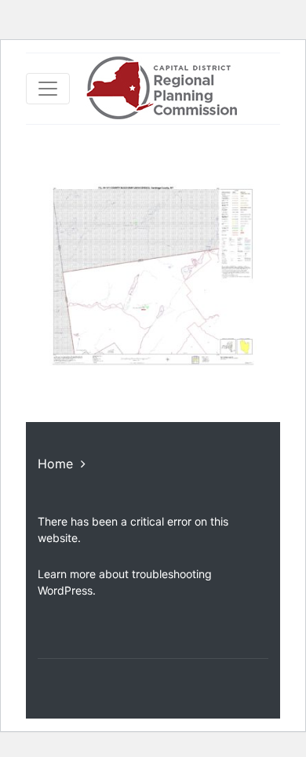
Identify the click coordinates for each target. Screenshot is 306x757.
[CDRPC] (161, 88)
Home (55, 463)
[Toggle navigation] (48, 88)
